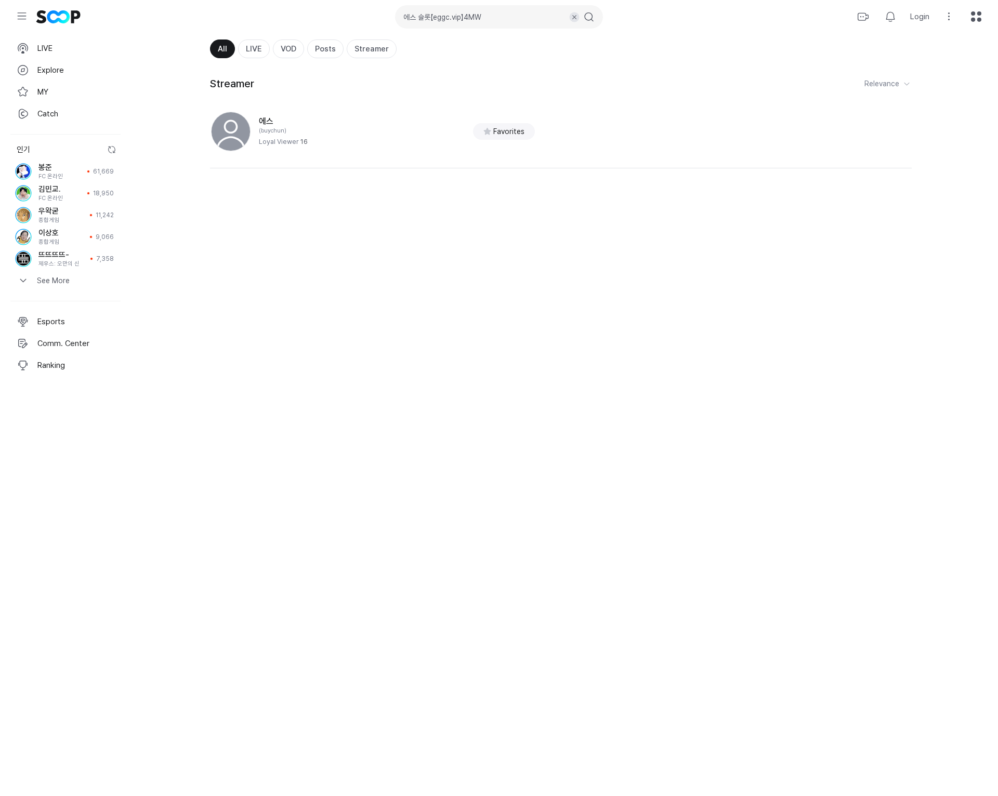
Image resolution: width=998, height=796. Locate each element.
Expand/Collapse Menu (21, 16)
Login (919, 16)
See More (53, 280)
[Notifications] (890, 16)
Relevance (881, 83)
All (222, 49)
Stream (863, 16)
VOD (288, 49)
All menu (976, 16)
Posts (325, 49)
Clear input (574, 17)
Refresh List (111, 149)
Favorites (508, 131)
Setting (949, 16)
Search (589, 17)
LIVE (254, 49)
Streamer (371, 49)
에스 (266, 121)
